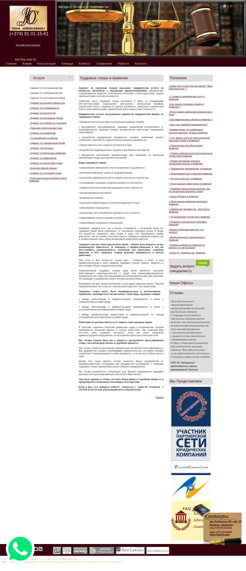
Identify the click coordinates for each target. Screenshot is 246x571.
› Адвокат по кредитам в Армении (47, 153)
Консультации (46, 63)
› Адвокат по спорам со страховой (47, 123)
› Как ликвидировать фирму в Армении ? (191, 119)
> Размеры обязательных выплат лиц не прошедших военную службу (189, 190)
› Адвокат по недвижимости (44, 108)
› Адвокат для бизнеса (41, 148)
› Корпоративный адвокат (43, 168)
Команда (67, 63)
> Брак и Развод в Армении (183, 196)
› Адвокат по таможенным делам (47, 143)
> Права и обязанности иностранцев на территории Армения (190, 154)
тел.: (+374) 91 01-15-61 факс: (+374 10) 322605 (226, 526)
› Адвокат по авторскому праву (46, 163)
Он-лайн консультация (28, 45)
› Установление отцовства (43, 138)
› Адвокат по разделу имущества (47, 103)
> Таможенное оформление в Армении (190, 168)
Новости (123, 63)
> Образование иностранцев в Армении (190, 173)
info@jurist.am (219, 534)
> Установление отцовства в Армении (189, 217)
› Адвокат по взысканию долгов (46, 118)
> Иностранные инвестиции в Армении (190, 183)
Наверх (159, 397)
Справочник (104, 63)
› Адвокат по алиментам (42, 133)
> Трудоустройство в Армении (185, 178)
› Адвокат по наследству (42, 113)
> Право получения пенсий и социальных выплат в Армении (186, 162)
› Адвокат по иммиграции (43, 158)
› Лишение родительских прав (45, 128)
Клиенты (84, 63)
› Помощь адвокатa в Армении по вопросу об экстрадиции (187, 246)
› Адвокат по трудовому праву (45, 173)
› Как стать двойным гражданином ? (188, 124)
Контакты (141, 63)
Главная (11, 63)
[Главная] (28, 30)
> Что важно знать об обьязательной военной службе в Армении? (189, 139)
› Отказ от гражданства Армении (187, 252)
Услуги (26, 63)
